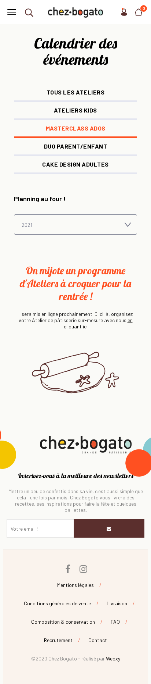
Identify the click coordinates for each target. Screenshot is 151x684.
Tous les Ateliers (76, 92)
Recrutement (58, 640)
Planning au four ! (40, 199)
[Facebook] (67, 568)
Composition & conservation (63, 622)
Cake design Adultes (75, 164)
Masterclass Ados (76, 128)
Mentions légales (75, 585)
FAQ (115, 622)
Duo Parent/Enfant (75, 146)
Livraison (117, 603)
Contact (97, 640)
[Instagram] (83, 568)
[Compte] (124, 14)
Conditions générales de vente (57, 603)
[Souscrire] (109, 528)
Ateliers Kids (75, 110)
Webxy (113, 658)
